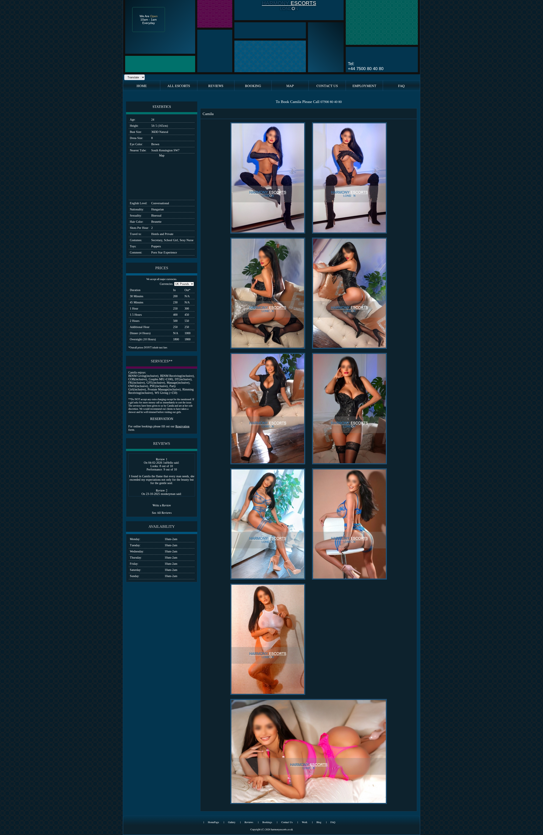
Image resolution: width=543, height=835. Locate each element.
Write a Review (162, 505)
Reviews (249, 822)
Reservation (182, 426)
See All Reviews (162, 513)
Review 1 (161, 459)
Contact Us (287, 822)
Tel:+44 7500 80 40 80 (365, 66)
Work (304, 822)
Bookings (267, 822)
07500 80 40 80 (331, 101)
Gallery (231, 822)
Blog (318, 822)
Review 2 (161, 490)
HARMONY (275, 3)
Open (154, 16)
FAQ (332, 822)
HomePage (213, 822)
